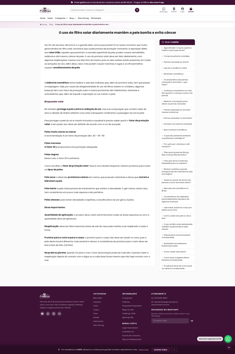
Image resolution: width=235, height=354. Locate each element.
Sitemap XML (127, 317)
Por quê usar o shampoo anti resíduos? (176, 145)
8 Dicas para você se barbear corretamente (176, 236)
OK (192, 321)
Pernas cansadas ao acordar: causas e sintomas (176, 111)
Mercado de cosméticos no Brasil (175, 189)
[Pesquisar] (137, 10)
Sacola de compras (131, 335)
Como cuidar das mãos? (174, 251)
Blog (71, 18)
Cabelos (97, 302)
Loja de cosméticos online (175, 68)
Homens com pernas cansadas (177, 124)
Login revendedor (130, 328)
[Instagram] (53, 313)
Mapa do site (128, 309)
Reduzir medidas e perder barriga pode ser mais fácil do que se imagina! (177, 171)
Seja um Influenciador (132, 339)
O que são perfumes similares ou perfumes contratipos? (176, 136)
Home (42, 18)
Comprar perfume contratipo (176, 56)
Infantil (96, 317)
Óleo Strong (83, 18)
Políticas (126, 302)
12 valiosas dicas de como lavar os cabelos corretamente (177, 267)
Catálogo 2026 (128, 313)
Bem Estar (97, 298)
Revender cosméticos (173, 74)
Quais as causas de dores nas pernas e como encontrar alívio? (176, 181)
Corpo (96, 309)
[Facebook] (42, 313)
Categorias (60, 18)
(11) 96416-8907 (160, 298)
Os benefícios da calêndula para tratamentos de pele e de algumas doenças (175, 199)
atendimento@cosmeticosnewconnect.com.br (164, 303)
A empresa (127, 298)
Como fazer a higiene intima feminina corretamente (175, 258)
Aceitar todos (160, 350)
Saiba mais (144, 349)
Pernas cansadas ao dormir (176, 62)
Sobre (50, 18)
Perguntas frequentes (132, 305)
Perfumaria (96, 18)
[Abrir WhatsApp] (228, 339)
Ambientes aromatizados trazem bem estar (174, 244)
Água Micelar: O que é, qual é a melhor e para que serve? (176, 49)
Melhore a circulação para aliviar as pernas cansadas (175, 102)
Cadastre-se (128, 331)
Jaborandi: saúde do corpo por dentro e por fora (177, 208)
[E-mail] (59, 313)
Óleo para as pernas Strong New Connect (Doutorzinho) (175, 153)
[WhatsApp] (48, 313)
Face (95, 313)
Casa (95, 305)
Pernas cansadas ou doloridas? (177, 118)
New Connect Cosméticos (175, 129)
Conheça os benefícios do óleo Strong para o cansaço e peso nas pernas (177, 93)
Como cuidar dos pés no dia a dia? (176, 217)
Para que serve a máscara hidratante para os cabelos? (175, 162)
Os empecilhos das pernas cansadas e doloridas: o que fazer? (175, 82)
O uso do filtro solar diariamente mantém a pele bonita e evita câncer (177, 226)
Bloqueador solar (54, 101)
